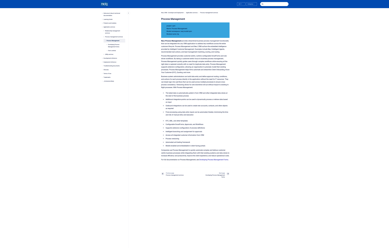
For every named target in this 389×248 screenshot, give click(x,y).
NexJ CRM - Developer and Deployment (172, 12)
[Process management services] (104, 37)
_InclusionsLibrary (109, 81)
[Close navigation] (128, 13)
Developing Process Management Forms (213, 160)
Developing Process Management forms (113, 45)
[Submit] (262, 4)
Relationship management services (112, 32)
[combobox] (274, 4)
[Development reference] (102, 58)
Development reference (110, 58)
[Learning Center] (102, 19)
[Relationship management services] (104, 31)
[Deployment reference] (102, 62)
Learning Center (108, 19)
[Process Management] (105, 41)
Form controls (112, 50)
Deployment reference (110, 62)
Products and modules (110, 23)
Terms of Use (107, 73)
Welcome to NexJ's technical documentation (112, 14)
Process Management (113, 40)
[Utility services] (104, 54)
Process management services (114, 37)
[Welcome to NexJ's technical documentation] (102, 13)
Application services (109, 27)
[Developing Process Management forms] (107, 44)
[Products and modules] (102, 23)
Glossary (106, 69)
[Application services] (102, 27)
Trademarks (107, 77)
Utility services (109, 54)
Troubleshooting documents (112, 66)
